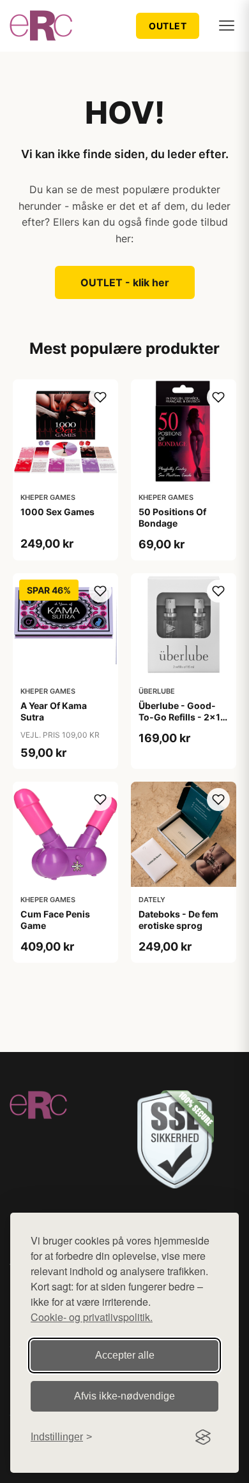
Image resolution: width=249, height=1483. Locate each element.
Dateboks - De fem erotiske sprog (178, 920)
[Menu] (226, 25)
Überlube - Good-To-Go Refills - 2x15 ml (182, 717)
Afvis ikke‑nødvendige (124, 1396)
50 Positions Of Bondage (172, 517)
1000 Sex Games (57, 511)
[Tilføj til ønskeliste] (100, 397)
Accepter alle (125, 1355)
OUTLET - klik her (124, 282)
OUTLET (167, 25)
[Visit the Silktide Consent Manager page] (203, 1437)
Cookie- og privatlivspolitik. (92, 1317)
